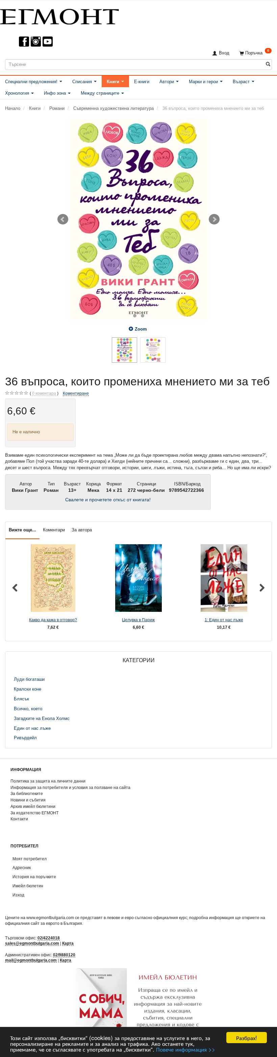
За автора (82, 529)
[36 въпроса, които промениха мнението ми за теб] (138, 219)
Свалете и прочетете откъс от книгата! (108, 499)
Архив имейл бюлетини (32, 806)
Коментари (54, 529)
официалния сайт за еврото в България (43, 923)
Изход (18, 895)
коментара (44, 393)
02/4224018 (48, 938)
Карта (68, 943)
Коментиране (76, 393)
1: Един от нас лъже (224, 620)
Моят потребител (29, 859)
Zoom (141, 329)
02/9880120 (64, 955)
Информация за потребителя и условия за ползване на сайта (70, 787)
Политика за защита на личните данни (47, 781)
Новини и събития (28, 800)
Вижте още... (22, 529)
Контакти (19, 819)
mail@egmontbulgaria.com (31, 960)
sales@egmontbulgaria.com (32, 943)
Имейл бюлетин (27, 886)
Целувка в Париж (138, 620)
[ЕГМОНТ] (59, 15)
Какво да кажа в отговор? (53, 620)
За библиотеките (26, 793)
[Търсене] (268, 64)
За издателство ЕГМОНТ (34, 813)
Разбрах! (246, 1037)
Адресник (21, 867)
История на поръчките (34, 876)
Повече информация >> (185, 1049)
